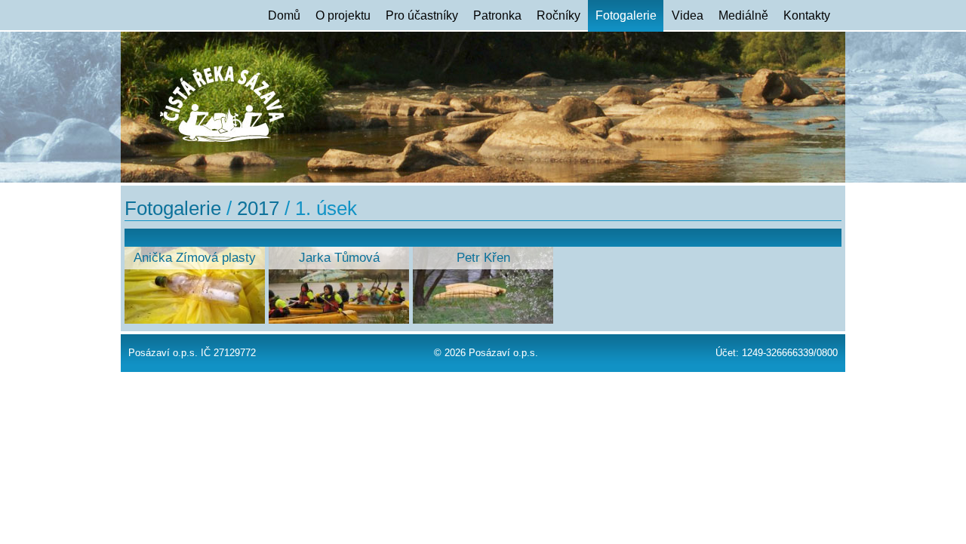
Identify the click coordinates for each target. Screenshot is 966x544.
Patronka (497, 15)
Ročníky (558, 15)
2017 (258, 208)
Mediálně (743, 15)
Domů (284, 15)
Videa (687, 15)
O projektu (343, 15)
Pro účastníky (422, 15)
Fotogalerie (626, 15)
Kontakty (806, 15)
